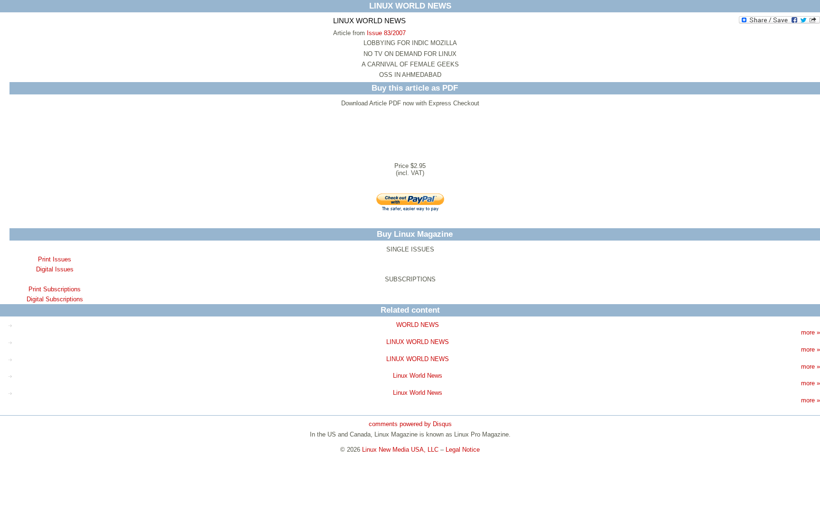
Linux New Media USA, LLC (400, 449)
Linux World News (417, 375)
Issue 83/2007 (386, 33)
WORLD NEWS (417, 324)
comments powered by (410, 424)
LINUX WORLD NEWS (417, 341)
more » (810, 332)
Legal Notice (463, 449)
